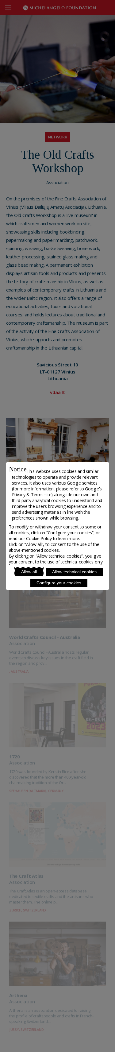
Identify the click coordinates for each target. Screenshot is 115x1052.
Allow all (29, 571)
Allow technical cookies (74, 571)
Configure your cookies (58, 582)
